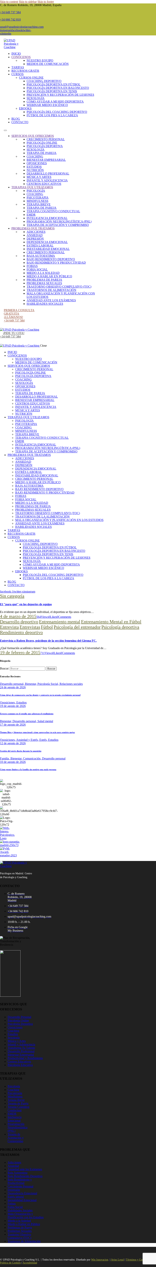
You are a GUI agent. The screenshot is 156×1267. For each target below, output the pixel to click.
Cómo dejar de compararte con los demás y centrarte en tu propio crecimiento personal (40, 695)
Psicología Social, (48, 683)
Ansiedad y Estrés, (27, 739)
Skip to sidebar (28, 1)
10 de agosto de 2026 (13, 762)
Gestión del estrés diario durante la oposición (20, 751)
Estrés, (43, 739)
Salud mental (45, 721)
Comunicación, (32, 758)
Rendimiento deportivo (21, 632)
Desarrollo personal (53, 758)
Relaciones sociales (71, 683)
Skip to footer (45, 1)
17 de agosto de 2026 (13, 724)
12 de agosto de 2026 (13, 743)
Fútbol (47, 627)
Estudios (21, 702)
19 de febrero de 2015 (20, 652)
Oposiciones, (8, 702)
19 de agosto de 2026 (13, 706)
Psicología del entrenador (77, 627)
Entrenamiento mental (59, 621)
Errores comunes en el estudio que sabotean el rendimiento (26, 713)
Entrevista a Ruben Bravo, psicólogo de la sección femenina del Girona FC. (48, 640)
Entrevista (9, 627)
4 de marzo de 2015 (18, 616)
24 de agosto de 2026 (13, 687)
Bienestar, (31, 683)
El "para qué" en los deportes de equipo (26, 604)
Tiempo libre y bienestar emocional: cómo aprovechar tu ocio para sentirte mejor (37, 732)
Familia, (5, 758)
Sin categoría (12, 596)
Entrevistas (30, 627)
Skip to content (9, 1)
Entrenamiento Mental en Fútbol (111, 621)
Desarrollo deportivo (19, 621)
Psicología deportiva (120, 627)
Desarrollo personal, (12, 683)
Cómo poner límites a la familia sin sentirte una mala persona (28, 769)
